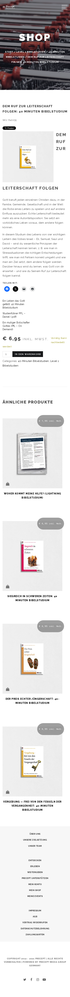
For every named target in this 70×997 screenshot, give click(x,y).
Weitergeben (35, 872)
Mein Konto (35, 884)
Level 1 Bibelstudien (31, 51)
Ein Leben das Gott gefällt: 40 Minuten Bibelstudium (14, 304)
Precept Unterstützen (35, 878)
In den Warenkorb (28, 354)
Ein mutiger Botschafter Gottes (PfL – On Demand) (16, 326)
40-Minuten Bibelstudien (33, 361)
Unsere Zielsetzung (35, 840)
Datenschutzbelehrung (35, 928)
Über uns (35, 834)
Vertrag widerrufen (34, 922)
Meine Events (35, 896)
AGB (35, 916)
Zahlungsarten (35, 934)
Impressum (35, 910)
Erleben (35, 866)
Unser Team (35, 846)
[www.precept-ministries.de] (9, 7)
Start (9, 51)
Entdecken (35, 860)
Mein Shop (35, 890)
